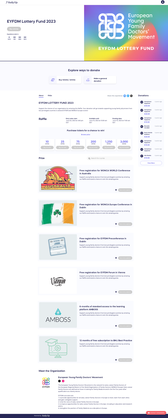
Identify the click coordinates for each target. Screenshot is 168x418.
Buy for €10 (47, 147)
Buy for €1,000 (124, 147)
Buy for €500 (109, 147)
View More (151, 163)
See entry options (125, 190)
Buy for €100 (93, 147)
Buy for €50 (78, 147)
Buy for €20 (62, 147)
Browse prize (85, 134)
